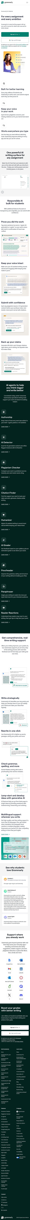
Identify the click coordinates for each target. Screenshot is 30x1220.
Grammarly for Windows (4, 1059)
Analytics (3, 1157)
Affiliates (18, 1128)
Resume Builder (5, 1173)
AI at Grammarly (20, 1071)
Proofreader (4, 1188)
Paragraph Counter (5, 1147)
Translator (3, 1132)
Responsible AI (20, 1120)
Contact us (3, 1200)
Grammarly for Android (4, 1102)
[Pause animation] (2, 192)
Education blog (20, 1087)
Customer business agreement (21, 1142)
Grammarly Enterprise (19, 1062)
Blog (17, 1082)
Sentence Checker (5, 1178)
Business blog (19, 1089)
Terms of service (20, 1138)
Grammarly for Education (20, 1065)
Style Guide (4, 1152)
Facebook (5, 1202)
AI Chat (3, 1134)
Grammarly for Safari (4, 1073)
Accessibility (19, 1151)
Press (17, 1126)
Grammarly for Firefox (4, 1077)
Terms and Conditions (21, 44)
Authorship (4, 1163)
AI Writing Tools (5, 1137)
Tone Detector (4, 1139)
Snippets (3, 1155)
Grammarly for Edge (6, 1080)
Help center (4, 1197)
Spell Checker (4, 1176)
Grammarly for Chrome (4, 1069)
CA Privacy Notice (19, 1041)
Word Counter (4, 1142)
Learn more (4, 426)
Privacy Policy (4, 46)
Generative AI (19, 1074)
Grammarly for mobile (4, 1092)
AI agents (3, 1116)
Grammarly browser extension (6, 1065)
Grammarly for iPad (6, 1099)
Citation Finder (4, 1165)
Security (18, 1149)
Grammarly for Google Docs (4, 1088)
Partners (18, 1131)
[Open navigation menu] (27, 2)
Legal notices (19, 1154)
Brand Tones (4, 1160)
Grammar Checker (5, 1111)
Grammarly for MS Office (5, 1084)
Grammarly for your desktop (6, 1055)
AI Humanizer (4, 1121)
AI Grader (3, 1168)
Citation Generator (5, 1124)
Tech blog (18, 1084)
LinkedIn (5, 1210)
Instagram (5, 1205)
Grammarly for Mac (5, 1062)
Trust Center (19, 1133)
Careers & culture (20, 1123)
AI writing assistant (20, 1076)
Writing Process (20, 1079)
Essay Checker (4, 1127)
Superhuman (21, 1111)
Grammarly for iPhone (4, 1096)
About (17, 1114)
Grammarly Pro (20, 1054)
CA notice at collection (19, 1146)
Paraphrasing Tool (5, 1129)
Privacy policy (19, 1136)
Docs (2, 1052)
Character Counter (5, 1145)
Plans (17, 1052)
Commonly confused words (21, 1093)
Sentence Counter (5, 1150)
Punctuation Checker (4, 1181)
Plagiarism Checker (5, 1114)
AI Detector (4, 1119)
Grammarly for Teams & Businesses (21, 1058)
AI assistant (19, 1069)
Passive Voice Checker (4, 1185)
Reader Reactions (5, 1170)
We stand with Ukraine (19, 1117)
